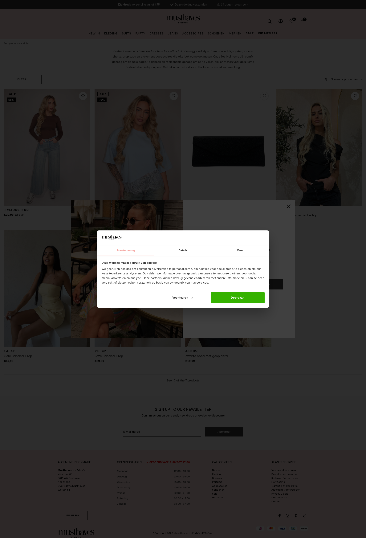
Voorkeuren (180, 297)
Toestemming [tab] (126, 250)
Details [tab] (183, 250)
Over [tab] (240, 250)
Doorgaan (237, 297)
